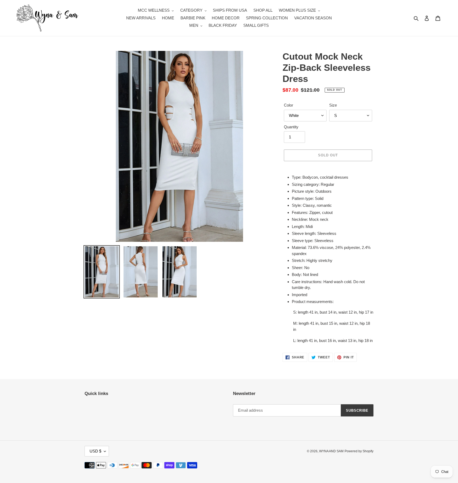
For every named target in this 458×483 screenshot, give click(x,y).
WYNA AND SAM (331, 451)
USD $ (95, 451)
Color (288, 105)
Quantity (291, 127)
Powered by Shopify (359, 451)
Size (333, 105)
